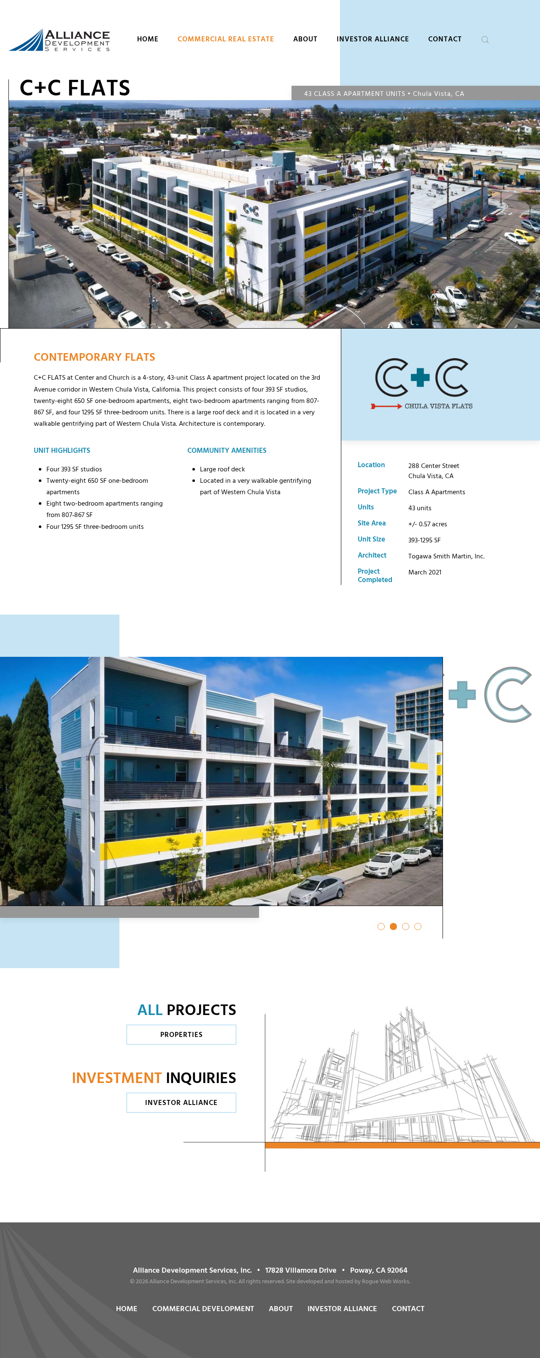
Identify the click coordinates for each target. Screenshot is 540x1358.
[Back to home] (59, 40)
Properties (181, 1035)
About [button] (305, 39)
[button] (485, 40)
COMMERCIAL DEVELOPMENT (203, 1309)
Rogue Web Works (385, 1282)
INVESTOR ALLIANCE (342, 1309)
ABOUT (281, 1309)
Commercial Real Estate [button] (226, 39)
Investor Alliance (373, 39)
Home (148, 39)
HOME (127, 1309)
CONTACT (408, 1309)
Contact (445, 39)
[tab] (381, 926)
